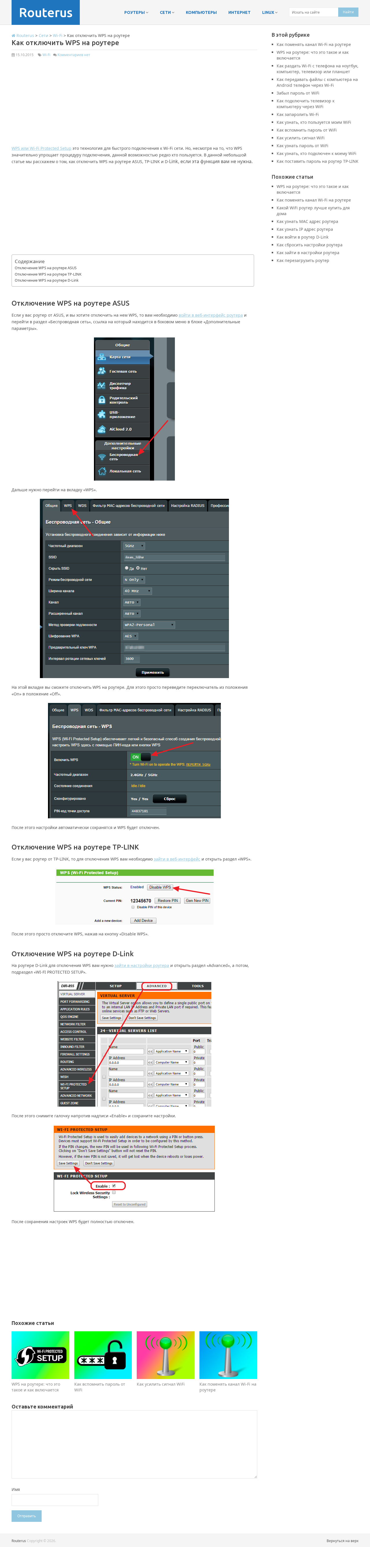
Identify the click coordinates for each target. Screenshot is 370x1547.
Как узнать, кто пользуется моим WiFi (314, 122)
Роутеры (134, 12)
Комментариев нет (74, 54)
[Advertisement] (134, 104)
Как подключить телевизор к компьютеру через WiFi (305, 103)
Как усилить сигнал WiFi (301, 138)
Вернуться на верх (342, 1540)
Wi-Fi (46, 54)
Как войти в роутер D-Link (302, 237)
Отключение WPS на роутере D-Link (47, 280)
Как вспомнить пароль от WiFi (307, 130)
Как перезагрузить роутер (303, 260)
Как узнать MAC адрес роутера (307, 221)
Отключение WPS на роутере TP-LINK (48, 274)
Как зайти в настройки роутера (308, 252)
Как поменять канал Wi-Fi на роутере (314, 44)
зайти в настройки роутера (141, 965)
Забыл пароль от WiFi (298, 93)
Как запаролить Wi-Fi (298, 114)
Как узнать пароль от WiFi (302, 145)
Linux (268, 12)
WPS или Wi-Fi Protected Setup (41, 148)
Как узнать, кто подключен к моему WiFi (316, 153)
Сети (165, 12)
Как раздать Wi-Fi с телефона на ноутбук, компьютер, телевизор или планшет (317, 68)
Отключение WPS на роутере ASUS (46, 267)
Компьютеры (201, 12)
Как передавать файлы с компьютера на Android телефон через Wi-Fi (317, 82)
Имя (16, 1489)
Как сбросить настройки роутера (310, 245)
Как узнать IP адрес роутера (305, 229)
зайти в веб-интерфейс (177, 859)
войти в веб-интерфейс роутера (211, 315)
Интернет (239, 12)
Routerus (46, 12)
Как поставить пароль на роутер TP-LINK (317, 161)
